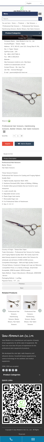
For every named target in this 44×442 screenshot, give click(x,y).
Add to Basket (26, 144)
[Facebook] (3, 370)
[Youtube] (16, 370)
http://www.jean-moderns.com (13, 62)
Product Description (10, 158)
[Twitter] (13, 370)
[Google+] (6, 370)
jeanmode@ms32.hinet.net (18, 72)
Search (40, 19)
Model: (6, 154)
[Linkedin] (9, 370)
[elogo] (22, 9)
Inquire (7, 144)
